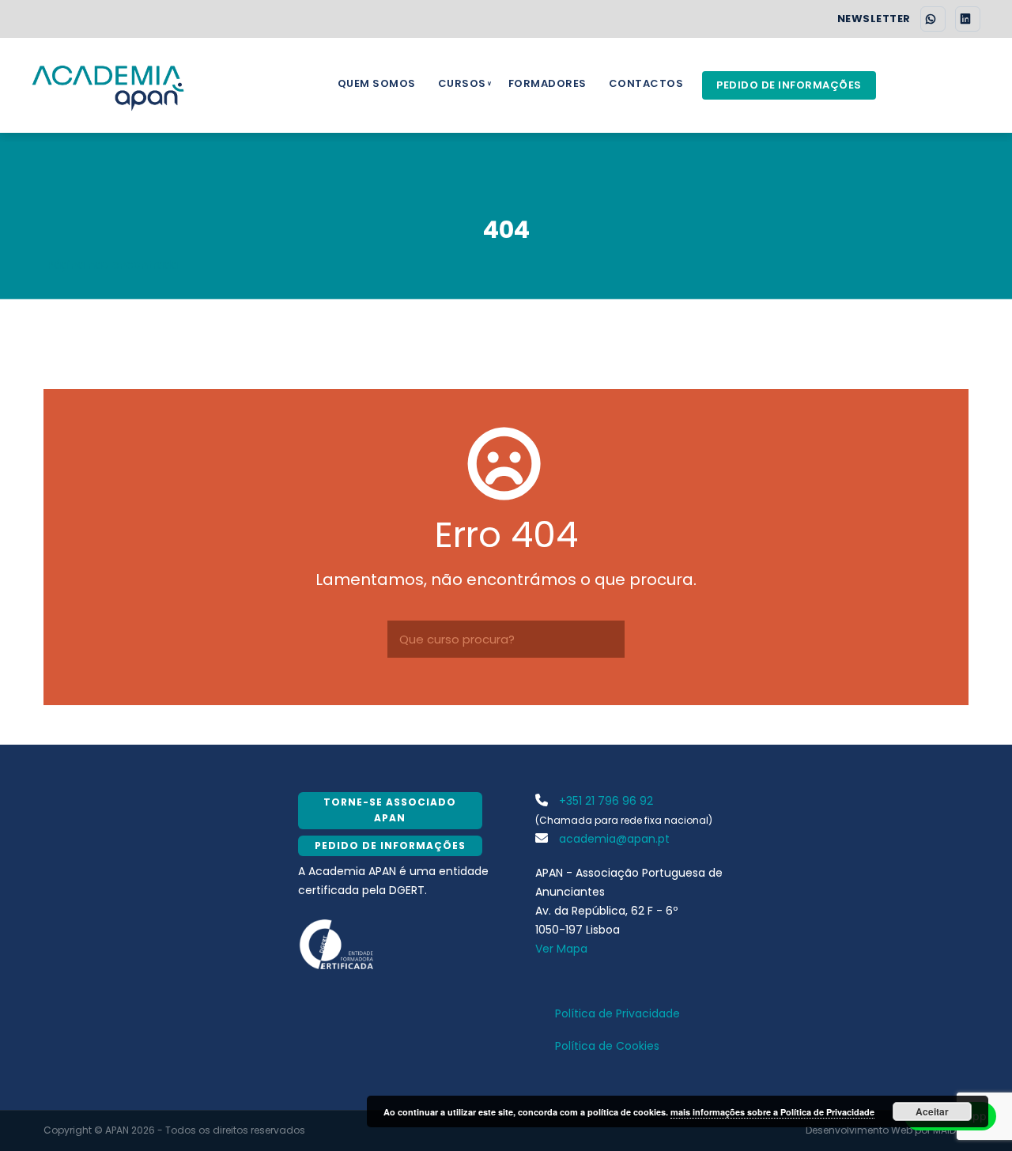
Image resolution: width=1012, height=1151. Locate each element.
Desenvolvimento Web (859, 1130)
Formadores (547, 83)
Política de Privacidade (617, 1013)
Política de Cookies (607, 1046)
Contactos (646, 83)
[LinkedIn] (967, 19)
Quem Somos (377, 83)
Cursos (462, 83)
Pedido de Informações (789, 84)
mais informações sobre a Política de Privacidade (772, 1112)
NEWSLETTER (874, 19)
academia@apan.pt (613, 839)
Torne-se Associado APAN (389, 810)
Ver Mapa (561, 949)
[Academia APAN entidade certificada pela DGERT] (337, 943)
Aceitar (932, 1111)
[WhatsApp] (933, 19)
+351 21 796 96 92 (604, 801)
